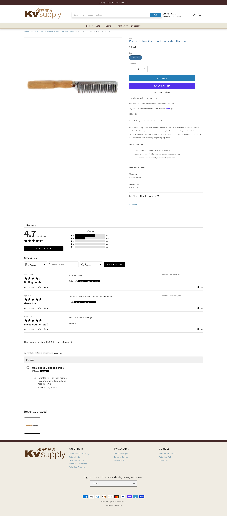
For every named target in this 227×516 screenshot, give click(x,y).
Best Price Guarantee (78, 463)
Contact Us (163, 460)
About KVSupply (121, 453)
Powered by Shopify (119, 502)
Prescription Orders (167, 453)
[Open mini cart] (200, 15)
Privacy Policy (119, 460)
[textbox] (113, 347)
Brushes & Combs (69, 31)
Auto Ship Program (77, 467)
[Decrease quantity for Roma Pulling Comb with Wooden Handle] (132, 69)
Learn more (58, 353)
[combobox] (117, 15)
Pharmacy (121, 25)
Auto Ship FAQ (165, 457)
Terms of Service (121, 457)
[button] (166, 196)
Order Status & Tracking (79, 453)
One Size (135, 58)
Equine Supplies (37, 31)
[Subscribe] (134, 483)
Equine (108, 25)
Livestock (135, 25)
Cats (98, 25)
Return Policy (75, 457)
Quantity (132, 63)
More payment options (162, 92)
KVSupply (109, 502)
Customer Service (76, 460)
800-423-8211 (169, 13)
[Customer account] (194, 15)
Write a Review (43, 248)
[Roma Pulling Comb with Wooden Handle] (32, 425)
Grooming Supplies (52, 31)
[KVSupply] (44, 13)
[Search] (155, 15)
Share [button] (134, 204)
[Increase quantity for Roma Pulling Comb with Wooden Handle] (145, 69)
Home (26, 31)
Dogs (88, 25)
